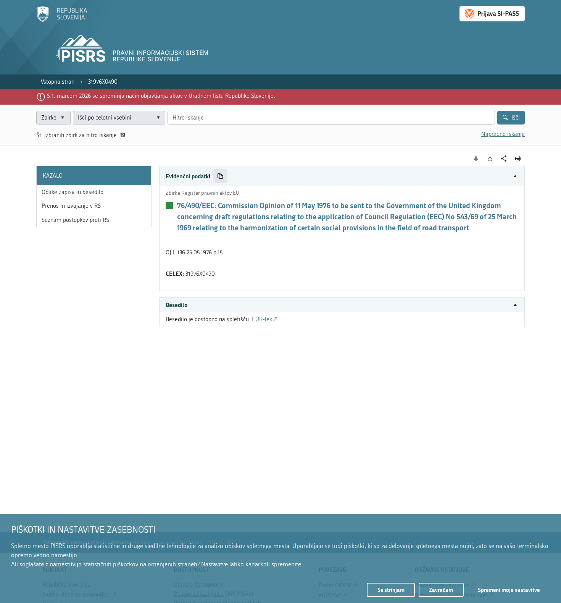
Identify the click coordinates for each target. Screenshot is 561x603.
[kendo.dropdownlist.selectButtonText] (158, 117)
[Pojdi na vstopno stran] (61, 20)
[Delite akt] (504, 159)
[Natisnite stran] (518, 158)
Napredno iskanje (503, 134)
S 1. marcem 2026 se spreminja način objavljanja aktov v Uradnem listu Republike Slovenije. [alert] (161, 95)
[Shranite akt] (490, 159)
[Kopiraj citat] (220, 176)
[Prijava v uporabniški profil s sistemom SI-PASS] (492, 13)
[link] (57, 81)
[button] (342, 176)
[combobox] (119, 118)
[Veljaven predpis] (169, 205)
